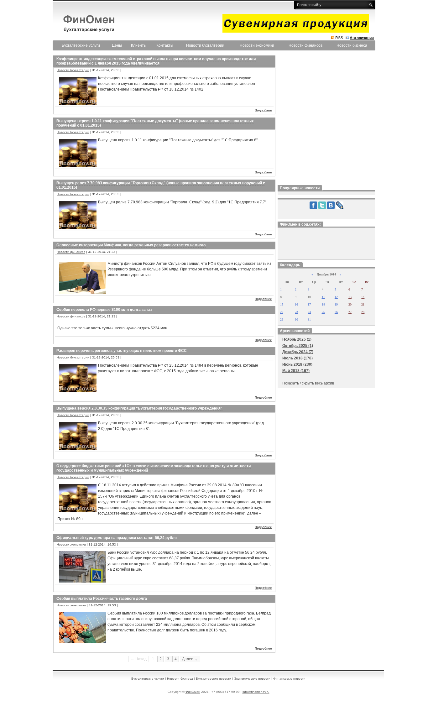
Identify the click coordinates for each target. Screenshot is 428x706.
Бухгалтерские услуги (147, 678)
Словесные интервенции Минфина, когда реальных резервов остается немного (131, 245)
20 (350, 304)
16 (296, 304)
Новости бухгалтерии (205, 45)
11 (323, 297)
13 (350, 297)
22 (281, 312)
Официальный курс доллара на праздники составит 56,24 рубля (116, 538)
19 (336, 304)
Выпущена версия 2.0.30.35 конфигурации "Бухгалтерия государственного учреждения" (139, 408)
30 (296, 319)
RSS (339, 38)
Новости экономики (257, 45)
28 (362, 312)
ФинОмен (192, 691)
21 (362, 304)
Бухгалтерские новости (213, 678)
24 (309, 312)
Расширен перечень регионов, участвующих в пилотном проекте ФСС (121, 350)
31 (309, 319)
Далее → (190, 659)
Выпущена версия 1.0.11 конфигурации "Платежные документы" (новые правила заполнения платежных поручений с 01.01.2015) (155, 123)
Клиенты (139, 45)
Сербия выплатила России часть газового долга (101, 598)
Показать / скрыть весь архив (308, 383)
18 (323, 304)
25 (323, 312)
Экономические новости (252, 678)
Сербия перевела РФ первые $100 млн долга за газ (104, 309)
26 (336, 312)
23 (296, 312)
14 (362, 297)
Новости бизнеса (352, 45)
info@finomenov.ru (256, 691)
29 (281, 319)
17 (309, 304)
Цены (117, 45)
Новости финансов (305, 45)
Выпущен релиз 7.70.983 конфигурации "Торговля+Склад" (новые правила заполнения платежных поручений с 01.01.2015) (160, 185)
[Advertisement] (326, 118)
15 (281, 304)
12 (336, 297)
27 (350, 312)
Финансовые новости (289, 678)
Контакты (164, 45)
